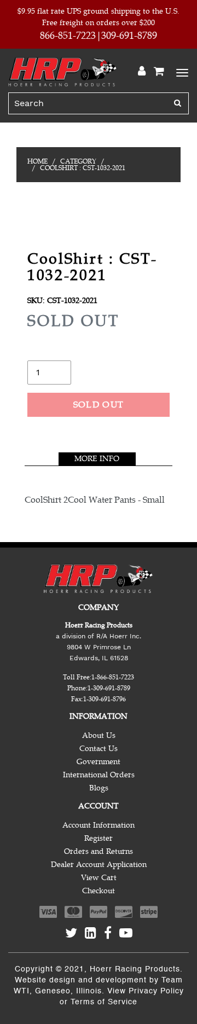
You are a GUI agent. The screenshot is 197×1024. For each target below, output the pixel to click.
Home (37, 161)
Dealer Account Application (99, 864)
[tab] (97, 459)
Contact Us (98, 748)
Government (98, 761)
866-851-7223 (68, 36)
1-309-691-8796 (104, 699)
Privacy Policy (156, 991)
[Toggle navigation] (180, 71)
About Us (98, 735)
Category (78, 161)
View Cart (99, 877)
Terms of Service (104, 1002)
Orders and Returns (98, 851)
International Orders (99, 774)
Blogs (98, 788)
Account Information (98, 825)
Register (98, 838)
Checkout (98, 890)
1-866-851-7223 (112, 677)
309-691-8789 (129, 36)
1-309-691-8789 (109, 688)
